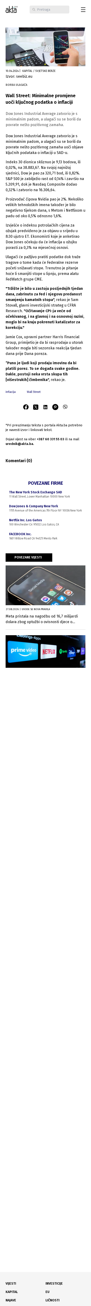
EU (47, 1292)
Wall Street (34, 392)
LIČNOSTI (53, 1300)
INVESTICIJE (54, 1284)
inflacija (11, 392)
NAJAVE (11, 1300)
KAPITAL (12, 1292)
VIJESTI (11, 1284)
